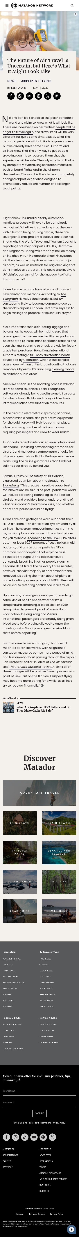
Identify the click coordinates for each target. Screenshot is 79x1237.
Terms (44, 643)
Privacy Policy (61, 643)
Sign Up (65, 634)
